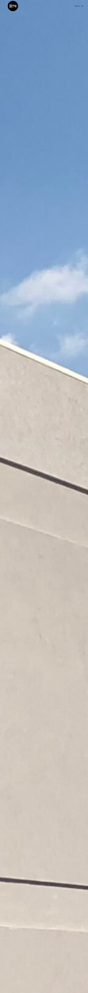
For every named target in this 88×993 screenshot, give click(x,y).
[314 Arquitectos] (13, 6)
